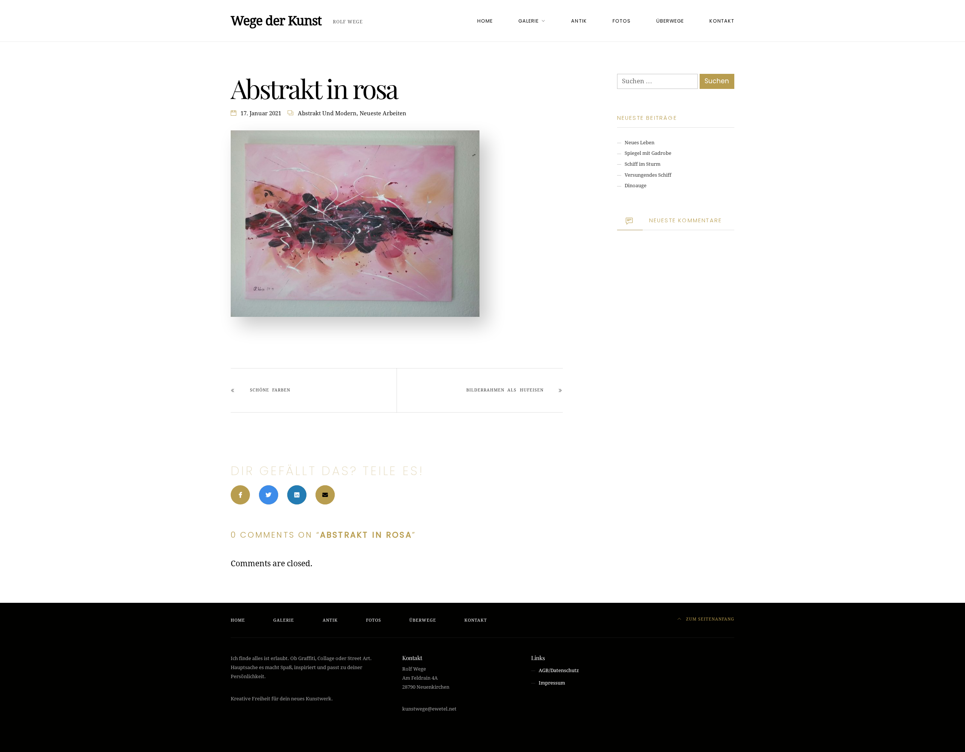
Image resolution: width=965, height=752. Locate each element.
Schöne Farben (270, 390)
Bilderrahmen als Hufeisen (504, 390)
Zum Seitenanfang (709, 619)
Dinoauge (635, 185)
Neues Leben (639, 142)
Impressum (552, 683)
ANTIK (579, 21)
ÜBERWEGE (670, 21)
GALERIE (528, 21)
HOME (485, 21)
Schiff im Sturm (642, 164)
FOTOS (622, 21)
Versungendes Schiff (648, 175)
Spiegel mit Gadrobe (648, 153)
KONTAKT (721, 21)
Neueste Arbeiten (383, 113)
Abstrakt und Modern (327, 113)
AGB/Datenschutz (559, 670)
